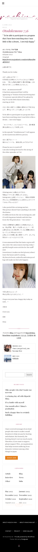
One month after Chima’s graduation (15, 407)
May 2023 (9, 491)
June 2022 (9, 506)
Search (29, 375)
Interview (9, 477)
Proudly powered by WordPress (25, 537)
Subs (21, 481)
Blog (5, 27)
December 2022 (11, 495)
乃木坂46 (30, 335)
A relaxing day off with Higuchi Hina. (17, 397)
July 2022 (22, 503)
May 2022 (23, 506)
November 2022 (25, 495)
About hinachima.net (27, 522)
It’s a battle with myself (14, 402)
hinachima (6, 335)
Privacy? (17, 531)
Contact (8, 531)
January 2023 (24, 491)
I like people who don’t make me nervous (18, 391)
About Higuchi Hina (10, 522)
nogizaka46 (15, 335)
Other (7, 481)
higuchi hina (30, 333)
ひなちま (23, 335)
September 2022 (25, 499)
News (21, 477)
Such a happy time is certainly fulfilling (17, 413)
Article (8, 474)
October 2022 (10, 499)
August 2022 (10, 503)
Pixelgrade (24, 539)
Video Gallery (28, 531)
